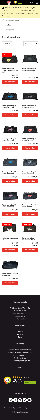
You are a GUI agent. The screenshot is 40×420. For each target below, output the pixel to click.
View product (10, 82)
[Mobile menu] (2, 2)
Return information (20, 355)
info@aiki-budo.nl (20, 319)
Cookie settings (20, 358)
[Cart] (31, 2)
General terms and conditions (20, 350)
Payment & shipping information (20, 352)
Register (20, 334)
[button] (26, 2)
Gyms (20, 337)
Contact (20, 331)
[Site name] (9, 2)
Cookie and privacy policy (20, 360)
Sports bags (8, 25)
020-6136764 (20, 316)
